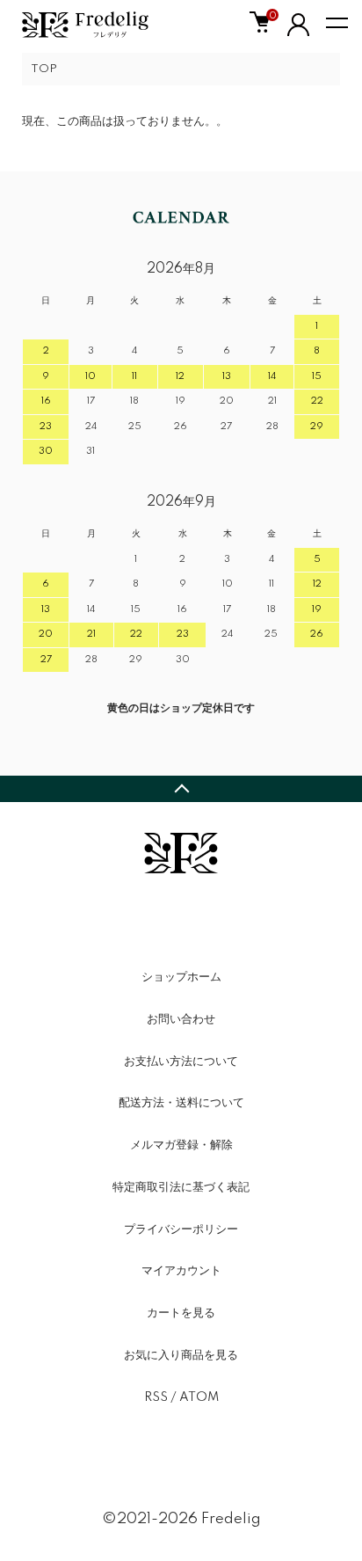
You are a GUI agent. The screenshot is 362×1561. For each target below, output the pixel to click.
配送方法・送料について (181, 1103)
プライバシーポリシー (181, 1229)
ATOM (199, 1397)
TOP (44, 69)
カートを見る (181, 1313)
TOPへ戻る (181, 789)
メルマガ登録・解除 (181, 1145)
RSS (156, 1397)
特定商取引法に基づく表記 (181, 1187)
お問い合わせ (181, 1019)
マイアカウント (181, 1271)
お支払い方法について (181, 1061)
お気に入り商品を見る (181, 1355)
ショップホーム (181, 977)
